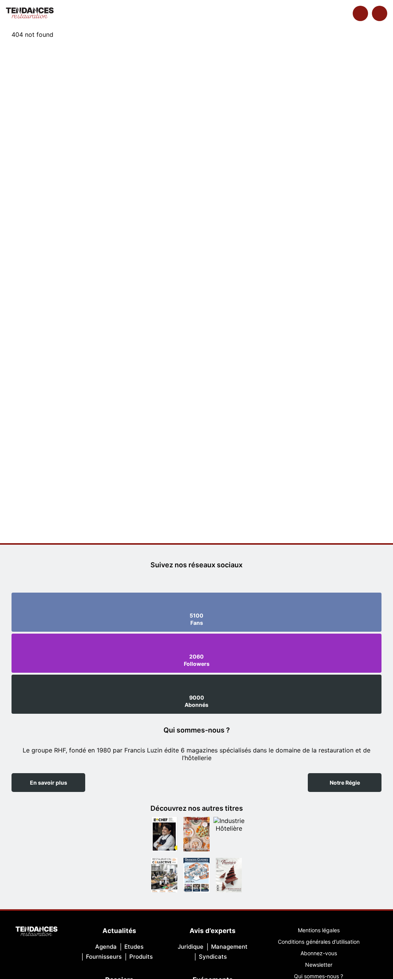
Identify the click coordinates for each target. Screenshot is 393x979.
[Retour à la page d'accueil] (36, 932)
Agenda (106, 946)
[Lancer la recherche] (360, 13)
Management (229, 946)
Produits (141, 956)
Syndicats (213, 956)
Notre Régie (345, 782)
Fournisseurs (104, 956)
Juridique (190, 946)
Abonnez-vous (319, 953)
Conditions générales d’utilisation (319, 941)
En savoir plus (48, 782)
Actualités (119, 931)
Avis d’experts (213, 931)
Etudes (134, 946)
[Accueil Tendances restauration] (30, 13)
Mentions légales (319, 930)
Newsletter (318, 964)
